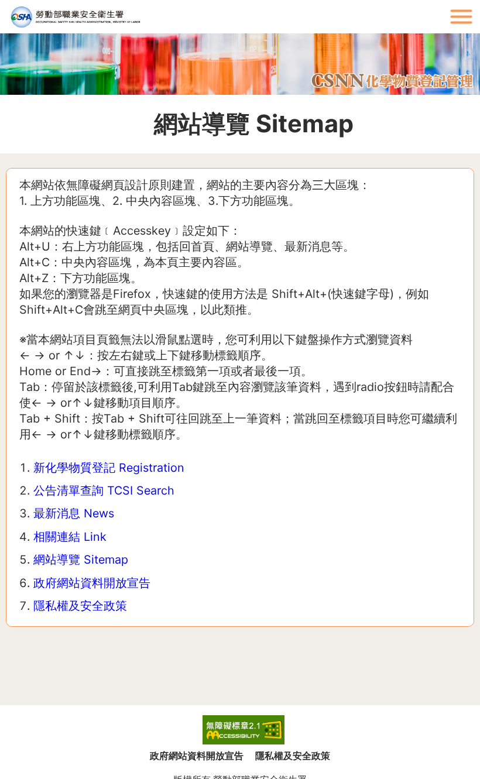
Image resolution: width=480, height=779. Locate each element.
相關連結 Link (70, 537)
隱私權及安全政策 (80, 606)
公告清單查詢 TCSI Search (103, 490)
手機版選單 (461, 16)
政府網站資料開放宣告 (91, 583)
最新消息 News (73, 513)
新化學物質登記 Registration (108, 468)
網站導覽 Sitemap (80, 559)
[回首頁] (222, 17)
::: (439, 5)
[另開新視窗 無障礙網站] (243, 729)
